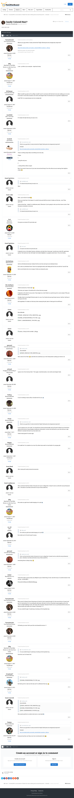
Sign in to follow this (58, 21)
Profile (9, 58)
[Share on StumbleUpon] (16, 778)
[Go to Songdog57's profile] (9, 682)
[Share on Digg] (9, 778)
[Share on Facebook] (4, 778)
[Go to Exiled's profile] (9, 583)
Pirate (9, 418)
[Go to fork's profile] (9, 228)
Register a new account (20, 764)
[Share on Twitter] (2, 778)
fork (9, 219)
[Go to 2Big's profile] (9, 76)
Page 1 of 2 (15, 35)
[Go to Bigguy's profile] (9, 451)
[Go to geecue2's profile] (9, 354)
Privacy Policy (34, 790)
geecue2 (9, 345)
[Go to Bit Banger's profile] (9, 99)
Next (7, 35)
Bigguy (9, 442)
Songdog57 (9, 674)
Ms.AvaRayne (9, 285)
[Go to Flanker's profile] (9, 731)
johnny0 (9, 369)
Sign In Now (54, 764)
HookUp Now (48, 9)
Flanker (9, 722)
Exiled (9, 575)
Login (65, 4)
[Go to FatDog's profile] (9, 403)
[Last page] (10, 35)
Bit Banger (9, 91)
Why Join (30, 9)
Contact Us (40, 790)
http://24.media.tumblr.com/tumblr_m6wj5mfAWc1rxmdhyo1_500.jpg (34, 47)
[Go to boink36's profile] (9, 147)
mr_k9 (9, 527)
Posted (23, 39)
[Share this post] (70, 39)
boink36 (9, 139)
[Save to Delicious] (11, 778)
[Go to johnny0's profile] (9, 379)
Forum (17, 9)
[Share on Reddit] (13, 778)
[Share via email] (18, 778)
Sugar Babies (39, 9)
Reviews (11, 9)
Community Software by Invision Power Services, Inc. (37, 795)
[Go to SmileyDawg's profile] (9, 269)
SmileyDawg (9, 261)
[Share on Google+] (7, 778)
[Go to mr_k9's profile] (9, 535)
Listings (4, 9)
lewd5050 (9, 115)
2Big (9, 63)
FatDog (9, 395)
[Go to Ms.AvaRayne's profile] (9, 293)
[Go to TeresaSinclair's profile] (3, 23)
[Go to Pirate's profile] (9, 427)
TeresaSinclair (14, 24)
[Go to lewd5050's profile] (9, 123)
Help (24, 9)
